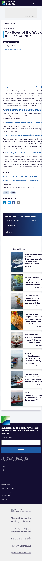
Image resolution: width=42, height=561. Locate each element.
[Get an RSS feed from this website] (26, 459)
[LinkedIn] (12, 459)
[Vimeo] (17, 459)
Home (5, 28)
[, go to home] (8, 3)
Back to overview (9, 23)
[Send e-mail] (21, 459)
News (3, 467)
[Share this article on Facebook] (13, 202)
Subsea (12, 28)
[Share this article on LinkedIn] (4, 202)
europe (6, 193)
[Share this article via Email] (18, 202)
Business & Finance (10, 42)
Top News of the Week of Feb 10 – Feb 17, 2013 (20, 177)
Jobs (3, 473)
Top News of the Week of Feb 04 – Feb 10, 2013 (20, 181)
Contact (4, 499)
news (13, 193)
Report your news (7, 488)
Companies (5, 477)
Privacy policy (6, 492)
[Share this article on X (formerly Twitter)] (9, 202)
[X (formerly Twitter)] (8, 459)
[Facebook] (3, 459)
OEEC (3, 470)
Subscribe (12, 225)
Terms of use (5, 495)
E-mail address (6, 437)
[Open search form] (33, 3)
